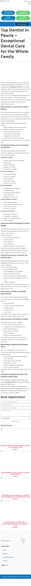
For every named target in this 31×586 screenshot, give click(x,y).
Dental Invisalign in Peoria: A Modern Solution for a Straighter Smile (15, 446)
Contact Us (6, 560)
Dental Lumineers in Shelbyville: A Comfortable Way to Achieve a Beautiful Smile (15, 523)
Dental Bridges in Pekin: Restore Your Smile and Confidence (15, 473)
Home (4, 550)
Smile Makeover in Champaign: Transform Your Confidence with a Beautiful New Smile (15, 496)
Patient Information (8, 557)
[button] (2, 24)
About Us (5, 553)
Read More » (15, 449)
